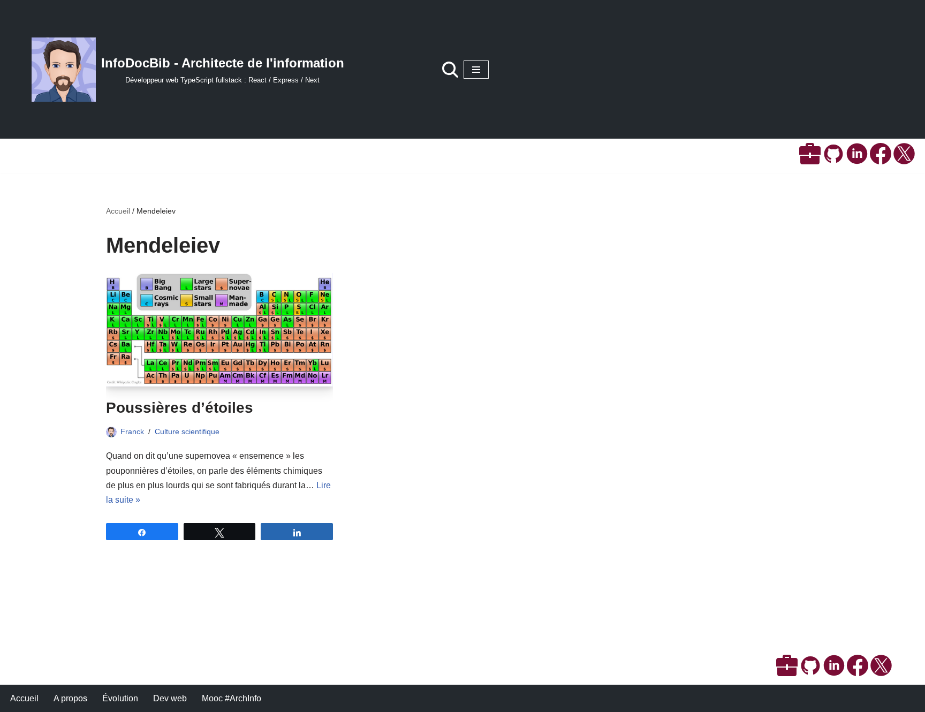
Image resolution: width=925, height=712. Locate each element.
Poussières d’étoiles (179, 407)
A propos (70, 698)
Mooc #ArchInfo (231, 698)
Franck (132, 431)
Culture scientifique (187, 431)
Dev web (170, 698)
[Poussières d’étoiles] (219, 329)
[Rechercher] (450, 70)
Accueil (118, 211)
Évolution (120, 698)
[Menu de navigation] (476, 69)
